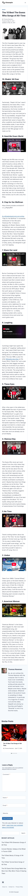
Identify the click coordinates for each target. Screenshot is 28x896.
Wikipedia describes (12, 359)
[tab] (11, 753)
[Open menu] (25, 3)
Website (5, 813)
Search (23, 833)
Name (5, 797)
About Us (4, 886)
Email (5, 805)
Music (4, 9)
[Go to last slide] (4, 738)
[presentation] (14, 732)
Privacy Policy (19, 886)
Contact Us (11, 886)
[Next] (24, 738)
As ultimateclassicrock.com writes (13, 216)
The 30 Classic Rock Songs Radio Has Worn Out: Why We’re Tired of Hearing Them (14, 871)
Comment (6, 774)
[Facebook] (3, 882)
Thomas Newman (8, 19)
